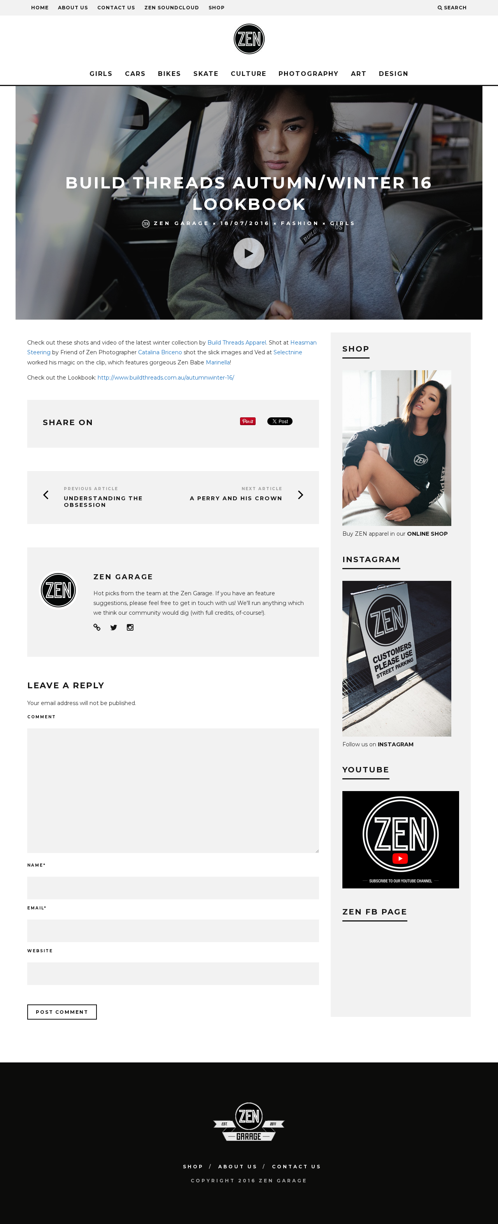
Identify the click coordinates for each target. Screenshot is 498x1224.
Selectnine (288, 352)
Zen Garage (182, 223)
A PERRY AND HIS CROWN (236, 498)
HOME (40, 8)
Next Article (262, 488)
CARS (135, 73)
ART (359, 73)
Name (36, 865)
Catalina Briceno (160, 352)
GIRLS (101, 73)
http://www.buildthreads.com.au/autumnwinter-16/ (166, 377)
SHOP (217, 8)
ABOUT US (73, 8)
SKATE (206, 73)
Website (40, 950)
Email (37, 908)
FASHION (300, 223)
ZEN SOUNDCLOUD (171, 8)
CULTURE (249, 73)
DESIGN (394, 73)
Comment (41, 716)
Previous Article (91, 488)
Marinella (218, 362)
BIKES (169, 73)
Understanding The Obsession (103, 501)
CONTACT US (116, 8)
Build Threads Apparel (236, 342)
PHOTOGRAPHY (309, 73)
